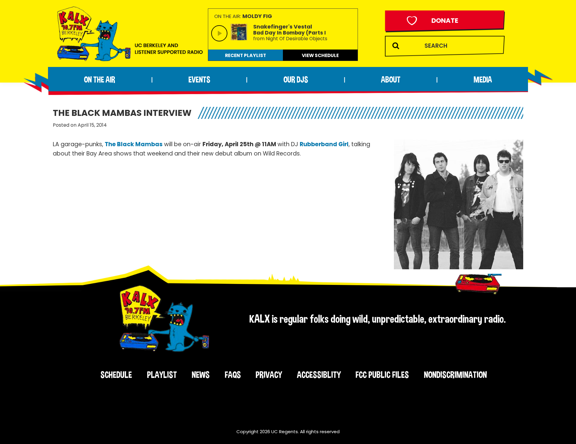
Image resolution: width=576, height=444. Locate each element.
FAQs (233, 374)
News (201, 374)
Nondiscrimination (455, 374)
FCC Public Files (382, 374)
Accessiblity (319, 374)
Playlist (162, 374)
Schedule (116, 374)
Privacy (269, 374)
